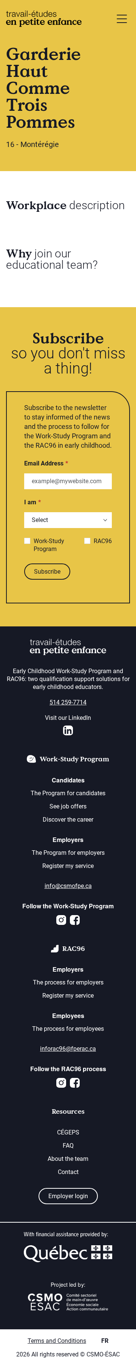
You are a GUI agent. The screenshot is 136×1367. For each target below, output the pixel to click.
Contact (68, 1172)
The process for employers (68, 982)
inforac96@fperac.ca (68, 1048)
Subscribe (47, 571)
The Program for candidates (68, 793)
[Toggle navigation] (122, 19)
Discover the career (68, 819)
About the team (68, 1158)
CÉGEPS (68, 1132)
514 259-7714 (68, 702)
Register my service (68, 865)
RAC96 (103, 541)
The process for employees (68, 1028)
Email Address (43, 463)
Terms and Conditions (57, 1340)
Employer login (68, 1196)
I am (30, 502)
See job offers (68, 806)
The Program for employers (68, 852)
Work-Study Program (49, 545)
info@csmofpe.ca (68, 885)
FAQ (68, 1145)
